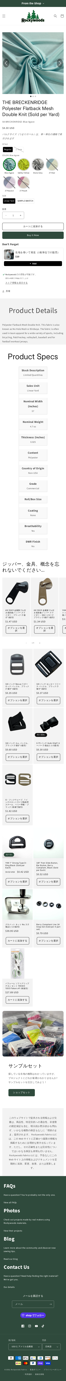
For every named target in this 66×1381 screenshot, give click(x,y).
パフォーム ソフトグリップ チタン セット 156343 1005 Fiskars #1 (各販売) (17, 985)
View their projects (13, 1230)
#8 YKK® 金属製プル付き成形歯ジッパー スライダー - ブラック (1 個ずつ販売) (15, 614)
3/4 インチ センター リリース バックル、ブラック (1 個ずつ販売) (48, 686)
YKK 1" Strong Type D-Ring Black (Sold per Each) (16, 865)
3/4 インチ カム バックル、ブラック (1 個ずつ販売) (17, 744)
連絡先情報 (39, 1374)
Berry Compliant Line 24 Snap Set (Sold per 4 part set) (48, 926)
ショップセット (21, 1092)
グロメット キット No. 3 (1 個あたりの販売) (17, 925)
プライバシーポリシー (53, 1370)
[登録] (50, 1304)
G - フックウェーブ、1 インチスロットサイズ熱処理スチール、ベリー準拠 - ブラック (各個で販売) (17, 803)
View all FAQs (10, 1202)
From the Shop (31, 3)
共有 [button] (8, 291)
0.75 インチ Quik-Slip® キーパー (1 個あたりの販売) (48, 744)
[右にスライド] (39, 643)
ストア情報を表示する (16, 282)
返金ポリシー (35, 1370)
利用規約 (28, 1374)
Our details (9, 1287)
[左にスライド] (26, 643)
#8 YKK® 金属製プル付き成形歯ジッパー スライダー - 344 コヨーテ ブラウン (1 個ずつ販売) (44, 614)
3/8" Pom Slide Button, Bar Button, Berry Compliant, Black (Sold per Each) (47, 866)
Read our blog (11, 1259)
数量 (4, 209)
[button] (3, 16)
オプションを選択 (16, 629)
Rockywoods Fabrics (19, 1370)
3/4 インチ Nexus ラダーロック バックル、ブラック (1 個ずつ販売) (17, 686)
